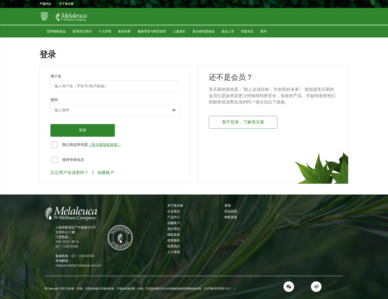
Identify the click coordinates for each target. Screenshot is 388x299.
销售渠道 (230, 217)
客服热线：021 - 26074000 (74, 256)
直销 (227, 205)
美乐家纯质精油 (203, 31)
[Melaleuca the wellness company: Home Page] (71, 16)
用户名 (55, 76)
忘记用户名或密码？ (69, 172)
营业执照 (230, 211)
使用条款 (173, 240)
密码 (54, 100)
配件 (264, 31)
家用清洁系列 (82, 31)
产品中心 (45, 4)
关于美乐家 (66, 4)
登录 (82, 130)
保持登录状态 (73, 160)
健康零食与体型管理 (152, 31)
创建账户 (105, 172)
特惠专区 (247, 31)
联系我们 (173, 246)
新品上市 (227, 31)
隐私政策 (173, 234)
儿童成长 (179, 31)
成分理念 (173, 228)
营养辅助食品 (56, 31)
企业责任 (173, 211)
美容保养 (124, 31)
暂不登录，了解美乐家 (243, 122)
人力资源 (173, 252)
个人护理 (104, 31)
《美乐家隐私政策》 (104, 145)
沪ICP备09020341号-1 (217, 288)
